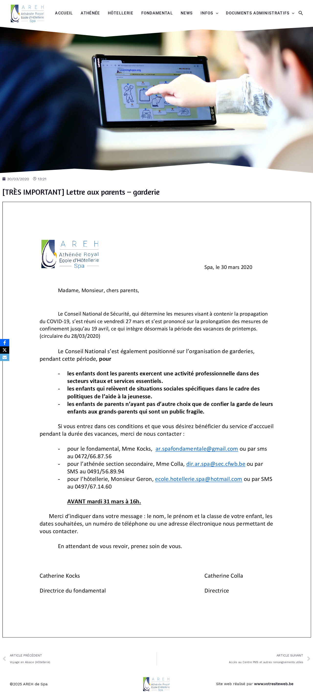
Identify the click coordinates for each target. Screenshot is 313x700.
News (187, 13)
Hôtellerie (121, 13)
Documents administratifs (258, 13)
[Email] (4, 357)
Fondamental (157, 13)
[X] (4, 350)
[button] (300, 13)
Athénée (90, 13)
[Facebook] (4, 342)
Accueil (64, 13)
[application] (215, 13)
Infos (207, 13)
